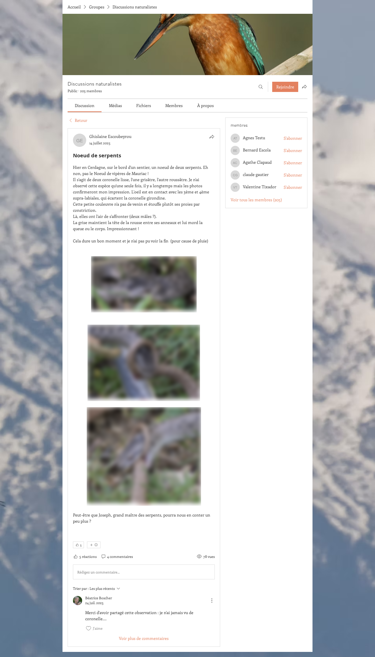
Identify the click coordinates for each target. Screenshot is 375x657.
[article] (144, 387)
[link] (84, 105)
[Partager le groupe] (304, 87)
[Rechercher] (261, 87)
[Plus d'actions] (212, 600)
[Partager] (212, 137)
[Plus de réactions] (94, 545)
